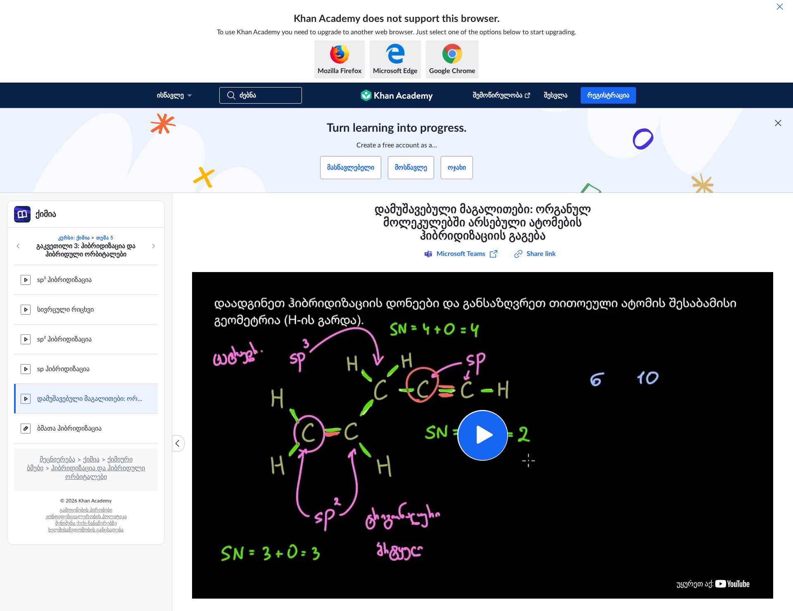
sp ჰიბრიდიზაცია (63, 369)
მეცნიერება (57, 459)
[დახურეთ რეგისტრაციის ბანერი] (778, 123)
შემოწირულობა (497, 95)
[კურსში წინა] (18, 246)
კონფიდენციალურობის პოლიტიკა (86, 516)
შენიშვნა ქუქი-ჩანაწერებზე (86, 523)
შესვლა (555, 95)
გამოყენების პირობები (85, 509)
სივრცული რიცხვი (65, 309)
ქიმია (91, 459)
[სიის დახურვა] (178, 443)
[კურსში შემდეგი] (153, 246)
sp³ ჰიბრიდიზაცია (64, 280)
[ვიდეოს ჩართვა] (483, 435)
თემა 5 (105, 237)
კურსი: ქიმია (74, 237)
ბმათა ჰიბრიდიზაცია (69, 428)
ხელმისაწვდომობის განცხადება (85, 529)
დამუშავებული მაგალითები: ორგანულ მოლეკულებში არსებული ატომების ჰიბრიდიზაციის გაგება (91, 398)
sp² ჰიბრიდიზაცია (64, 339)
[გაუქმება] (779, 6)
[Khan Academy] (397, 95)
